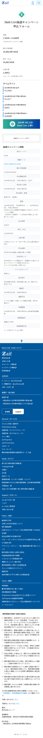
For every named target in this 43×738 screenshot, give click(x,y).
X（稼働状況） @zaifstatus (12, 384)
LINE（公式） (7, 387)
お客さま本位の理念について (12, 523)
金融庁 (4, 397)
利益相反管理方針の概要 (10, 555)
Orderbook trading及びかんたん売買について (19, 595)
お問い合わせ (7, 509)
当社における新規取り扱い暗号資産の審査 (17, 489)
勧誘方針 (5, 571)
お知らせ (5, 361)
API (3, 473)
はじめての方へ (7, 500)
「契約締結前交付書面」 (19, 693)
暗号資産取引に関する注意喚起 (13, 565)
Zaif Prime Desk (8, 443)
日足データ (6, 476)
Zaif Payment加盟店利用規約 (12, 598)
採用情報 (5, 371)
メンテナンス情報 (8, 367)
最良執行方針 (6, 520)
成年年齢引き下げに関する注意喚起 (15, 574)
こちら (15, 699)
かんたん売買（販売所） (10, 424)
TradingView (7, 466)
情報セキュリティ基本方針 (11, 562)
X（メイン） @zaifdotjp (11, 381)
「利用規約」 (6, 693)
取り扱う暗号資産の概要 (11, 463)
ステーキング (6, 449)
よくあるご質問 (7, 506)
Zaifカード (6, 446)
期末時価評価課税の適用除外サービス (15, 452)
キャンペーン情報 (8, 364)
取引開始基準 (6, 527)
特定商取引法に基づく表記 (13, 589)
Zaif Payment (7, 439)
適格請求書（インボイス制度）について (16, 479)
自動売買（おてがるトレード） (13, 433)
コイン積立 (6, 436)
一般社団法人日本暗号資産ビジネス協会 (16, 403)
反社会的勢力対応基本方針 (11, 536)
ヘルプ (4, 503)
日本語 (7, 411)
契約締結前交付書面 (9, 592)
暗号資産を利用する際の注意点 (13, 552)
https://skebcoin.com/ (12, 164)
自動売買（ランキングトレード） (14, 430)
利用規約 (5, 585)
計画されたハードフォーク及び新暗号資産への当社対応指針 (21, 531)
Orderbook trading (9, 427)
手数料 (4, 470)
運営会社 (5, 358)
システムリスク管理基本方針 (12, 558)
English (18, 411)
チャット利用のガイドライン (12, 568)
